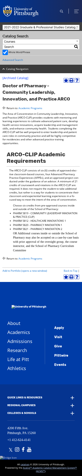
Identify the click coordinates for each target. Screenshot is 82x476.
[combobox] (41, 27)
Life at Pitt (18, 359)
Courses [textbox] (9, 41)
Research (17, 350)
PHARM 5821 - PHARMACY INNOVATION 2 (37, 229)
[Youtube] (29, 450)
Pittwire (61, 355)
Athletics (16, 368)
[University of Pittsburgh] (26, 301)
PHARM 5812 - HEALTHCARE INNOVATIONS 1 (39, 221)
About (13, 323)
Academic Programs (30, 108)
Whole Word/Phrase (19, 52)
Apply (59, 328)
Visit (58, 337)
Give (58, 346)
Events (60, 365)
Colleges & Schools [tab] (21, 413)
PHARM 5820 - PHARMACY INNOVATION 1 (37, 225)
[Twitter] (11, 450)
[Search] (76, 46)
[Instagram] (17, 450)
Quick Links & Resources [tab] (24, 397)
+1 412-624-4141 (19, 440)
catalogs (25, 464)
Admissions (19, 341)
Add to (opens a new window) (25, 271)
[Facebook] (23, 450)
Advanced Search (13, 60)
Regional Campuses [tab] (21, 405)
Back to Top (70, 271)
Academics (18, 332)
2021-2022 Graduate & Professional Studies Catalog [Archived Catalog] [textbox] (41, 27)
